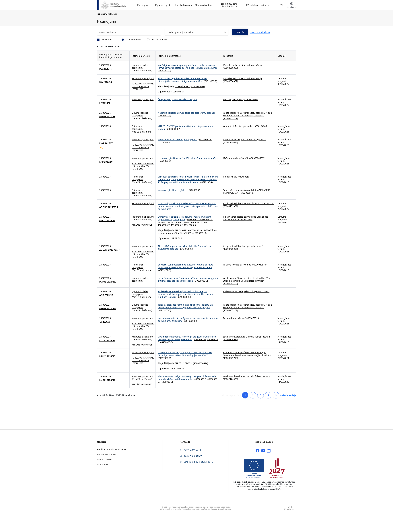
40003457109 (230, 118)
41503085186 (251, 99)
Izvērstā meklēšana (260, 32)
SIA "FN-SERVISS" (184, 363)
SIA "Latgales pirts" (233, 99)
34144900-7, (205, 139)
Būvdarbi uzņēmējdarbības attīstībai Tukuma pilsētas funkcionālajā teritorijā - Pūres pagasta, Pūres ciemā (185, 266)
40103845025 (241, 176)
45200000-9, (200, 339)
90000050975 (259, 264)
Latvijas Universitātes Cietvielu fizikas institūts (246, 336)
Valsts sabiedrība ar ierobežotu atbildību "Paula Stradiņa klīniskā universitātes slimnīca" (247, 114)
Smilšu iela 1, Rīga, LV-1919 (198, 461)
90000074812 (262, 291)
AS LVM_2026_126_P (109, 249)
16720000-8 (164, 160)
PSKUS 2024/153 (107, 281)
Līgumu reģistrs (163, 5)
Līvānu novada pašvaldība (236, 158)
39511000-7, (177, 222)
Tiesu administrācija (233, 318)
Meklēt (240, 32)
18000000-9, (190, 222)
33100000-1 (164, 115)
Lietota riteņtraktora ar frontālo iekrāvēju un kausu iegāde (188, 158)
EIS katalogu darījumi (257, 5)
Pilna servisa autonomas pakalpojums (177, 139)
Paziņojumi (143, 5)
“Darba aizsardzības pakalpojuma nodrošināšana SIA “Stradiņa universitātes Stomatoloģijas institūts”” (185, 354)
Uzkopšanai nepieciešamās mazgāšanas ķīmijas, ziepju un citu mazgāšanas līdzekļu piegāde (188, 279)
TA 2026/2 (104, 321)
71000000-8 (185, 296)
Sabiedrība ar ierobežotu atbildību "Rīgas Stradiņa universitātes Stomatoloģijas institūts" (247, 354)
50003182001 (230, 206)
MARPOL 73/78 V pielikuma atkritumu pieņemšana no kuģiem (185, 127)
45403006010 (246, 192)
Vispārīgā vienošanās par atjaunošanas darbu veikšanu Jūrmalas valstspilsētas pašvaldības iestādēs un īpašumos (187, 66)
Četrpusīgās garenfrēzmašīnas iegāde (177, 99)
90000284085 (260, 126)
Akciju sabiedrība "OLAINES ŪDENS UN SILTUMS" (248, 203)
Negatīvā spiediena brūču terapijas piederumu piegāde (186, 112)
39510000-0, (193, 219)
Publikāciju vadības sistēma (111, 449)
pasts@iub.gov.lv (192, 455)
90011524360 (245, 219)
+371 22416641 (192, 449)
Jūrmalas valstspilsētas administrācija (242, 65)
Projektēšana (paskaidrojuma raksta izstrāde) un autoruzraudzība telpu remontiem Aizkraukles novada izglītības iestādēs (185, 294)
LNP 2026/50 (106, 161)
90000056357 (230, 67)
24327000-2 (187, 248)
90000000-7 (174, 128)
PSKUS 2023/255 (107, 308)
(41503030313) (198, 233)
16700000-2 (193, 190)
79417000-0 (164, 358)
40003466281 (230, 248)
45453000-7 (164, 70)
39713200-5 (164, 310)
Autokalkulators (183, 5)
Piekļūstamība (104, 459)
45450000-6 (166, 342)
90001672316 (252, 318)
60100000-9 (191, 320)
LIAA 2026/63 (106, 143)
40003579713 (230, 358)
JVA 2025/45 (105, 68)
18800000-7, (164, 225)
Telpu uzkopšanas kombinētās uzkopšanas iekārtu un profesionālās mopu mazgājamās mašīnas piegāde (185, 306)
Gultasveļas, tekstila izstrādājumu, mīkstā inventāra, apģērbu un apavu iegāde (185, 218)
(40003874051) (197, 86)
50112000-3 (164, 142)
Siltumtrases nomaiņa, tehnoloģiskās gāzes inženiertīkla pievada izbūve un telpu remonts (187, 338)
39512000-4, (206, 219)
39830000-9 (201, 280)
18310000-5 (190, 225)
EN (281, 5)
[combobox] (196, 32)
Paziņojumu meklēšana (107, 14)
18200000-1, (203, 222)
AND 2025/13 (106, 295)
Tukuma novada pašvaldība (237, 264)
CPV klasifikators (203, 5)
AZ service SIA (182, 86)
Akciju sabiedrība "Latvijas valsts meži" (243, 246)
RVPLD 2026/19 (107, 220)
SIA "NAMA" (181, 230)
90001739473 (230, 142)
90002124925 (230, 339)
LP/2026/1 (104, 103)
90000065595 (258, 158)
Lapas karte (103, 464)
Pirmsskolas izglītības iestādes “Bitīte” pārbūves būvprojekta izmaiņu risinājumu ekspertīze (182, 80)
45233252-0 (164, 270)
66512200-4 (206, 182)
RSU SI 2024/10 (107, 356)
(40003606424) (200, 363)
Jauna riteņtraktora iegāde (171, 190)
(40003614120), (195, 230)
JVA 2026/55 (105, 82)
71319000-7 (210, 81)
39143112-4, (164, 222)
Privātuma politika (106, 454)
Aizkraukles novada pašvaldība (239, 291)
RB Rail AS (228, 176)
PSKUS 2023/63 (107, 116)
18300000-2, (177, 225)
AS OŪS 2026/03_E (108, 207)
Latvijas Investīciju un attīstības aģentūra (244, 139)
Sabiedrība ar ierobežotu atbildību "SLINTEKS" (188, 231)
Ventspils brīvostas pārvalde (237, 126)
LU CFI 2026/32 (107, 340)
